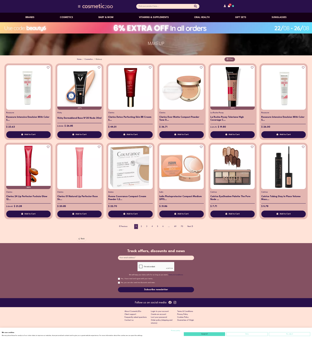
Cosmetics (66, 17)
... (169, 226)
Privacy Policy (182, 314)
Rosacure (10, 113)
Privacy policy (175, 330)
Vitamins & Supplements (154, 17)
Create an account (158, 314)
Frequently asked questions (136, 317)
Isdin (161, 192)
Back (83, 239)
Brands (29, 17)
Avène (110, 192)
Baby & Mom (105, 17)
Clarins (111, 113)
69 (175, 226)
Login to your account (160, 311)
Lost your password (159, 317)
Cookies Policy (183, 317)
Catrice (213, 192)
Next (189, 226)
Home (79, 59)
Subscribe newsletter (156, 289)
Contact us (129, 320)
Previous (124, 226)
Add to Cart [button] (29, 134)
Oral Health (202, 17)
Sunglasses (279, 17)
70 (182, 226)
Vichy (59, 113)
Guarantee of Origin (185, 320)
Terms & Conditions (176, 275)
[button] (79, 7)
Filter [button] (231, 59)
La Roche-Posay (217, 113)
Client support (130, 314)
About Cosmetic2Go (133, 311)
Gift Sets (240, 17)
